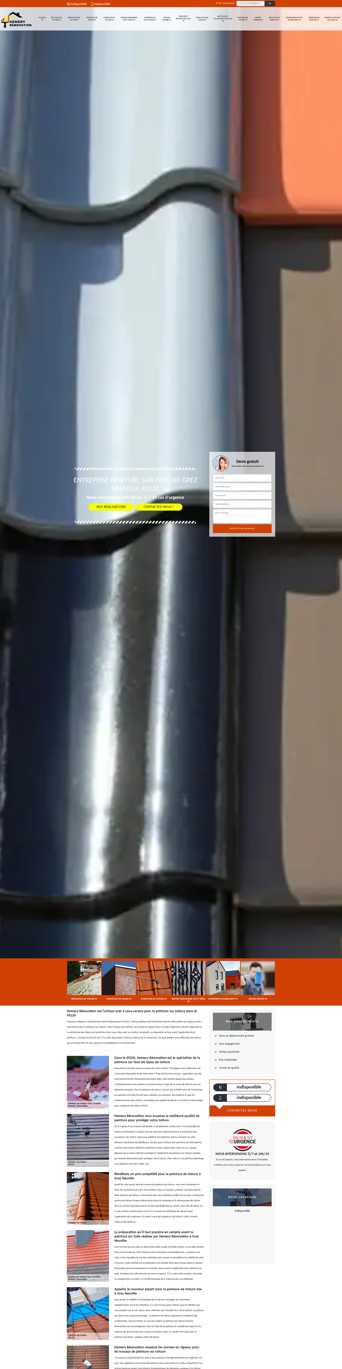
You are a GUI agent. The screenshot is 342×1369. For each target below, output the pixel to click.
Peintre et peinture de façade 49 (332, 19)
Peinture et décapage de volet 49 (183, 19)
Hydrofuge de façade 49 (92, 19)
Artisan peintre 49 (167, 19)
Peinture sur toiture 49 (243, 19)
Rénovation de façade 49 (202, 19)
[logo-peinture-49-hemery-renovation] (16, 18)
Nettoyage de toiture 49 (56, 19)
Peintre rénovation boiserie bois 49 (294, 19)
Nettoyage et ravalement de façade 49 (223, 19)
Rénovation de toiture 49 (74, 19)
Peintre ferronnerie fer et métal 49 (129, 19)
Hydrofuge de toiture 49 (109, 19)
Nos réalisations (111, 507)
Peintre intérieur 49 (258, 19)
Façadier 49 (42, 19)
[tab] (171, 547)
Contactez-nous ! (159, 507)
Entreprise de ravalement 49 (150, 19)
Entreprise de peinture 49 (314, 19)
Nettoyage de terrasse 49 (274, 19)
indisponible (78, 4)
